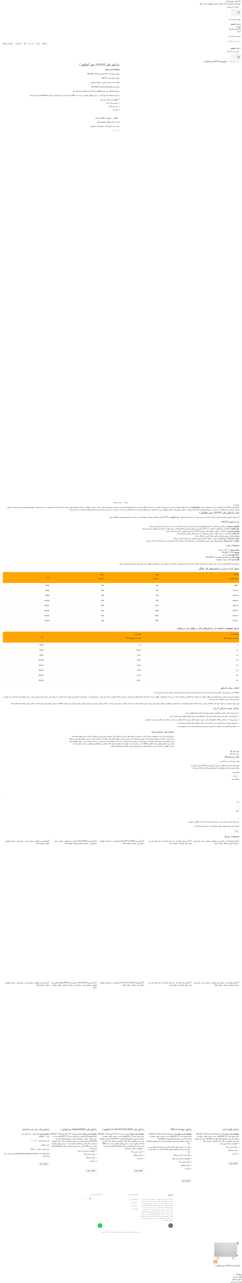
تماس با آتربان (134, 1205)
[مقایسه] (236, 1125)
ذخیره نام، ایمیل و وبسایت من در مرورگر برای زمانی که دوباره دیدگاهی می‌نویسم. (213, 822)
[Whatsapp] (100, 1225)
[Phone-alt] (170, 1225)
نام (237, 802)
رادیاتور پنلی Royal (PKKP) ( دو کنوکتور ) (79, 1129)
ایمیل (237, 810)
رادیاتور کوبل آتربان (230, 1129)
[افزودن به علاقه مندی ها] (236, 1159)
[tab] (125, 502)
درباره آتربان (134, 1202)
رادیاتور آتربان (195, 507)
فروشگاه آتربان (133, 1199)
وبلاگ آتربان (134, 1209)
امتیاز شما (235, 772)
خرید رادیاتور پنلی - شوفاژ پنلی (106, 126)
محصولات (231, 61)
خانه (237, 61)
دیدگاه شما (235, 779)
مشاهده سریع (236, 1167)
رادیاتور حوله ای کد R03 (181, 1129)
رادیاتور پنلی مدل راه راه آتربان (35, 1129)
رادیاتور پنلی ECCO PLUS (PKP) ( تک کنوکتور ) (123, 1129)
